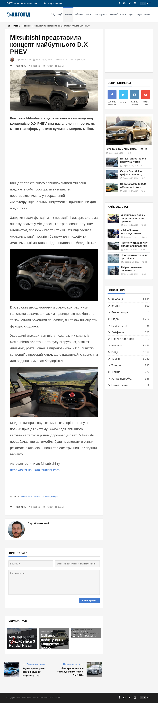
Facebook (36, 66)
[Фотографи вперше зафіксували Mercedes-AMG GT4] (94, 669)
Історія (123, 14)
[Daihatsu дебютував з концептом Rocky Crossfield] (54, 638)
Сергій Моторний (23, 59)
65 (145, 237)
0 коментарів (74, 59)
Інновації (114, 14)
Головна (15, 26)
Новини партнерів (123, 338)
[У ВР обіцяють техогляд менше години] (113, 233)
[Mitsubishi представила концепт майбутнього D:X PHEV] (54, 90)
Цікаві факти (119, 385)
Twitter (49, 66)
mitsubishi (25, 496)
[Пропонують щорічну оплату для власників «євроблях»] (113, 246)
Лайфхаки (79, 14)
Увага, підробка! (100, 14)
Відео (131, 14)
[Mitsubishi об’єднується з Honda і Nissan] (22, 638)
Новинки (68, 14)
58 (144, 250)
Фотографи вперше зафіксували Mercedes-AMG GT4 (70, 671)
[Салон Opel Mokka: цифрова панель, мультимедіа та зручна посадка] (112, 174)
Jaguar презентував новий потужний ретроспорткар (34, 671)
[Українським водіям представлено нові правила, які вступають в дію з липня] (113, 218)
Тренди (139, 14)
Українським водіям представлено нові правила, (133, 218)
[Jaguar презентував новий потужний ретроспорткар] (11, 669)
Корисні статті (120, 325)
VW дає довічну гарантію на (126, 148)
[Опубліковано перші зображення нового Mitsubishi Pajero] (86, 633)
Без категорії (119, 312)
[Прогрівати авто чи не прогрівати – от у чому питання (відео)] (113, 258)
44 (146, 262)
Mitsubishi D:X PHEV (40, 496)
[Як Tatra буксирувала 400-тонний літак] (112, 187)
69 (145, 225)
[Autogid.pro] (18, 14)
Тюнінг (147, 14)
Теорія (88, 14)
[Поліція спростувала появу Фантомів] (112, 162)
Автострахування (53, 3)
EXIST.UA (11, 3)
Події (60, 14)
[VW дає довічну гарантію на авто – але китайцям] (129, 130)
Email (61, 66)
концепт (54, 496)
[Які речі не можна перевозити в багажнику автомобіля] (113, 270)
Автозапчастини (29, 3)
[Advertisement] (54, 155)
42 (145, 274)
